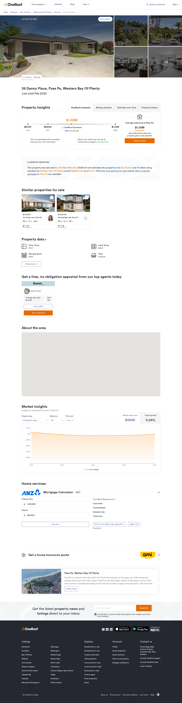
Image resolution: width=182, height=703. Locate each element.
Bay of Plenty (25, 12)
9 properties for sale (116, 171)
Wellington (55, 651)
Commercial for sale (92, 663)
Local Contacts (146, 666)
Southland (55, 679)
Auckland (25, 651)
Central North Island (30, 671)
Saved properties (119, 651)
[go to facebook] (107, 629)
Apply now (134, 524)
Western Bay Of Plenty (42, 12)
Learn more (71, 589)
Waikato (25, 659)
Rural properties (90, 679)
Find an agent (89, 675)
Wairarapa (55, 647)
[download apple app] (123, 629)
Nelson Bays (55, 659)
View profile (38, 306)
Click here (34, 142)
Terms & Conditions (130, 695)
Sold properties (90, 659)
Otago (53, 675)
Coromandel (26, 663)
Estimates (58, 4)
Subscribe (144, 608)
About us (104, 695)
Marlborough (56, 655)
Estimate (14, 12)
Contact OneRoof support (150, 658)
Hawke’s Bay (26, 675)
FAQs (152, 695)
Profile (114, 647)
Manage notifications (120, 663)
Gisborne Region (28, 667)
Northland (26, 647)
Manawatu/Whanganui (30, 683)
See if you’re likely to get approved (108, 524)
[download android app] (141, 629)
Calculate (55, 524)
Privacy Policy (115, 695)
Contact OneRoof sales (149, 662)
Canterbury (55, 667)
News (72, 4)
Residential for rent (92, 651)
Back (6, 12)
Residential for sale (92, 647)
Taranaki (25, 679)
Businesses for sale (91, 671)
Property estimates (91, 655)
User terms (144, 695)
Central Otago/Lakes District (62, 671)
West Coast (55, 663)
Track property (105, 19)
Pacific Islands (56, 683)
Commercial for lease (92, 667)
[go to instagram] (103, 629)
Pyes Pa (57, 12)
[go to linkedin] (111, 629)
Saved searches (118, 655)
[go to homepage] (13, 4)
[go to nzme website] (155, 629)
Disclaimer (97, 528)
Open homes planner (120, 659)
